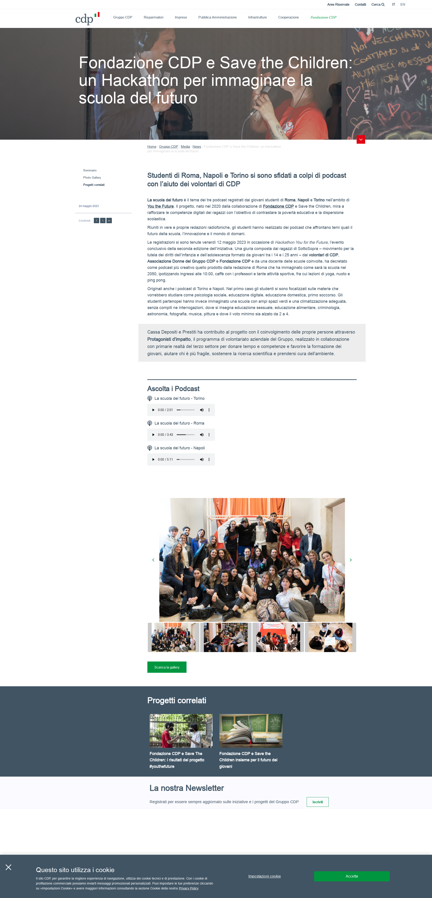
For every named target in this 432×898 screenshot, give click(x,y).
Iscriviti (318, 802)
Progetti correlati (94, 184)
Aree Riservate (338, 4)
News (197, 146)
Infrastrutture (257, 17)
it (393, 4)
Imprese (181, 17)
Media (185, 146)
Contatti (360, 4)
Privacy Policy (188, 888)
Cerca (376, 4)
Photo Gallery (92, 177)
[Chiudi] (8, 867)
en (402, 4)
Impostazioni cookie (264, 876)
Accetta (352, 876)
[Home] (77, 17)
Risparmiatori (153, 17)
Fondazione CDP (323, 17)
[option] (182, 745)
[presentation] (154, 560)
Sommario (90, 170)
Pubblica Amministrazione (217, 17)
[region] (216, 876)
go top (361, 139)
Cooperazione (288, 17)
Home (151, 146)
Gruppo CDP (122, 17)
